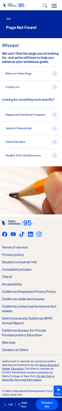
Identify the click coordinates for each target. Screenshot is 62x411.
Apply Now (24, 404)
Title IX (7, 276)
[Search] (44, 6)
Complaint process (17, 269)
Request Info (47, 404)
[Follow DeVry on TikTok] (21, 234)
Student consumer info (19, 262)
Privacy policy (13, 254)
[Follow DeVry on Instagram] (39, 234)
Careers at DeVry (15, 349)
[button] (54, 6)
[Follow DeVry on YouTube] (13, 234)
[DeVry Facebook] (4, 234)
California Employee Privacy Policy (29, 291)
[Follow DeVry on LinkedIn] (30, 234)
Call (10, 404)
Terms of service (15, 247)
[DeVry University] (14, 5)
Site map (9, 342)
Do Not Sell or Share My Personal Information (28, 378)
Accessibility (12, 284)
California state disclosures (23, 299)
